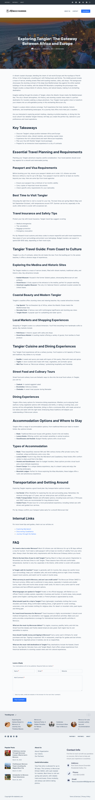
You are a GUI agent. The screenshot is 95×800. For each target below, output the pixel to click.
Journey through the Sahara (26, 534)
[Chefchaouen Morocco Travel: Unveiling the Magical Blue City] (8, 766)
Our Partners (39, 756)
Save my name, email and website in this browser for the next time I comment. (38, 694)
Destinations (60, 49)
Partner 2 (15, 2)
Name (16, 671)
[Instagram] (79, 2)
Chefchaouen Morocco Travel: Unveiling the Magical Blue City (20, 766)
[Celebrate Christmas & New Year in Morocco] (51, 724)
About (22, 2)
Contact (75, 11)
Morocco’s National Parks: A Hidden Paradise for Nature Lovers (40, 724)
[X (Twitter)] (76, 2)
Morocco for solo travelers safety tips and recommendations (84, 724)
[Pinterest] (83, 2)
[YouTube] (86, 2)
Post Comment (19, 700)
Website (64, 671)
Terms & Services (75, 796)
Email (40, 671)
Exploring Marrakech (23, 529)
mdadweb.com (18, 796)
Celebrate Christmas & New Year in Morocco (62, 724)
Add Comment (19, 677)
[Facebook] (72, 2)
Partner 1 (7, 2)
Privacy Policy (86, 796)
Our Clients (39, 754)
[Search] (89, 2)
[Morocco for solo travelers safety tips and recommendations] (74, 724)
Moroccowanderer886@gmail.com (83, 781)
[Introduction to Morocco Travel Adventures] (8, 777)
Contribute (86, 11)
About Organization (42, 751)
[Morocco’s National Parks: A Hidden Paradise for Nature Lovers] (29, 724)
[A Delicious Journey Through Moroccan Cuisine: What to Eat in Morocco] (8, 753)
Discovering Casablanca (24, 531)
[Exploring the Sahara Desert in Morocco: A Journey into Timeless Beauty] (7, 724)
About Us (67, 11)
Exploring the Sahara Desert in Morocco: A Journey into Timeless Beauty (17, 724)
